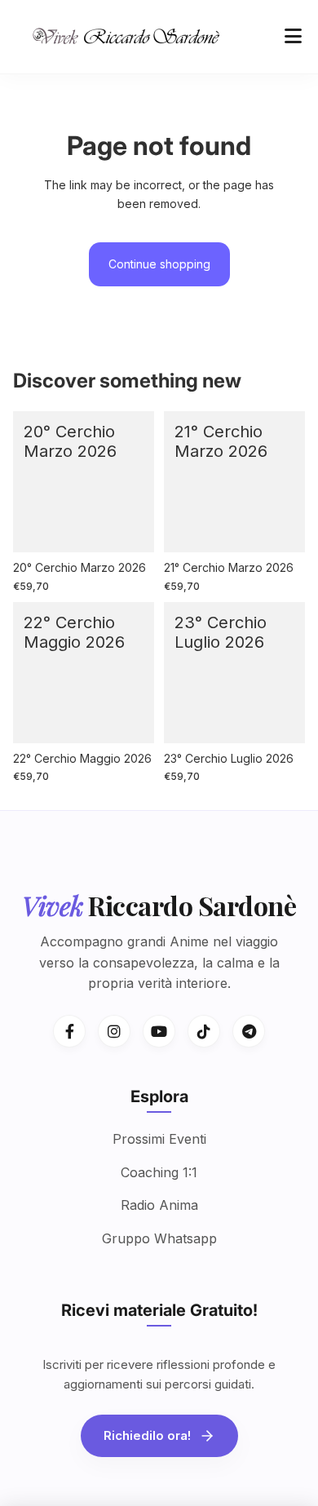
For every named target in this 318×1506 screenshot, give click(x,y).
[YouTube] (159, 1031)
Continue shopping (159, 264)
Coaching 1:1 (159, 1172)
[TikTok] (204, 1031)
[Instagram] (114, 1031)
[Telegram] (248, 1031)
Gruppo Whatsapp (159, 1238)
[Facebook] (69, 1031)
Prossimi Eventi (159, 1139)
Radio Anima (159, 1205)
